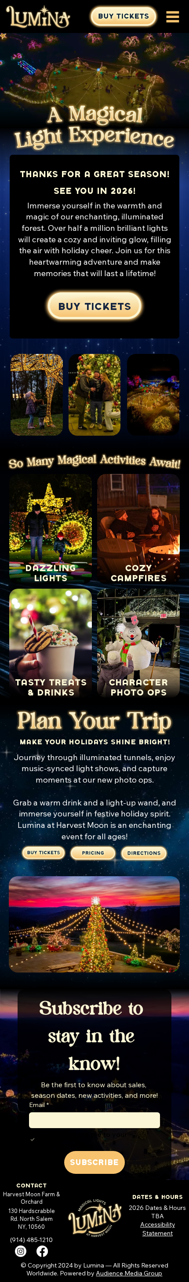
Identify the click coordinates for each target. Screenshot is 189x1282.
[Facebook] (42, 1251)
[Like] (144, 853)
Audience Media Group (129, 1273)
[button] (123, 16)
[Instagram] (20, 1251)
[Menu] (172, 16)
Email (39, 1105)
